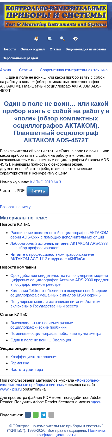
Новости (9, 49)
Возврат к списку (15, 207)
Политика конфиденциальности (71, 432)
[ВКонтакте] (28, 415)
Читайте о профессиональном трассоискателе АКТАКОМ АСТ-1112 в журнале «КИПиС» (52, 256)
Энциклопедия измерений (86, 49)
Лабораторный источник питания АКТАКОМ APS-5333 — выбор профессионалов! (59, 245)
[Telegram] (43, 415)
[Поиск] (62, 38)
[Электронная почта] (51, 415)
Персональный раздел (20, 58)
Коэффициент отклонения (33, 356)
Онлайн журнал (33, 49)
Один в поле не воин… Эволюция (40, 340)
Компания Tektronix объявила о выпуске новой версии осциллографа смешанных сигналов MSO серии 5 (58, 292)
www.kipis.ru (11, 389)
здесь (96, 402)
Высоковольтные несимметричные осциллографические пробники (41, 325)
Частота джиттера (26, 369)
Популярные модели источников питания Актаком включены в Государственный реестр (55, 303)
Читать (37, 191)
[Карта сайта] (75, 38)
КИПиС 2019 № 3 (45, 182)
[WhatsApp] (36, 415)
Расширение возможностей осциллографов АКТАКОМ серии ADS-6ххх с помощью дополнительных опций (59, 234)
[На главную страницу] (36, 38)
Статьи (55, 49)
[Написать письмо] (49, 38)
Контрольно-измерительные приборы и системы (49, 382)
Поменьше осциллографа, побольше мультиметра (55, 333)
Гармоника (19, 363)
